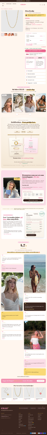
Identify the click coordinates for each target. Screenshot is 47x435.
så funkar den (32, 23)
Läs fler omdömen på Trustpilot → (23, 376)
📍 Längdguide (43, 46)
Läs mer (35, 54)
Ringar (20, 419)
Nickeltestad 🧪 (31, 424)
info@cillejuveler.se (4, 416)
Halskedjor (20, 416)
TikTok (39, 416)
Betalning (30, 425)
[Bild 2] (11, 32)
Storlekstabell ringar (31, 427)
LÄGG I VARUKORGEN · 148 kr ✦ (35, 50)
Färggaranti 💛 (30, 422)
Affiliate (29, 428)
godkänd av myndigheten (37, 24)
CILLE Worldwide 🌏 (22, 425)
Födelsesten (21, 424)
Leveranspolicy (31, 419)
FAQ (29, 416)
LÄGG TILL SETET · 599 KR (33, 200)
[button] (40, 5)
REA (19, 427)
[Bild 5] (13, 32)
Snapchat (39, 419)
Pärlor (20, 422)
